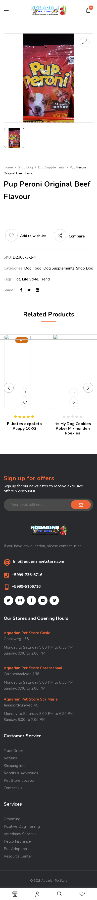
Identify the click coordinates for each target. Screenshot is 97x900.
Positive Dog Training (22, 826)
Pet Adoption (15, 848)
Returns (10, 758)
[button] (88, 10)
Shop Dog (25, 167)
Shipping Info (15, 765)
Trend (45, 279)
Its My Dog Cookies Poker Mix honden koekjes (72, 428)
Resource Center (18, 856)
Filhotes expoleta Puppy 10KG (24, 426)
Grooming (12, 819)
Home (8, 167)
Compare (77, 236)
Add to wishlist (33, 236)
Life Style (30, 279)
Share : (9, 290)
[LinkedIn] (37, 290)
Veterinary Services (20, 833)
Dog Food (33, 268)
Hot (16, 279)
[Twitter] (29, 290)
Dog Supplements (51, 167)
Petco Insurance (17, 841)
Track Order (13, 750)
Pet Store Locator (19, 780)
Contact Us (13, 787)
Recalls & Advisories (21, 773)
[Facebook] (21, 290)
